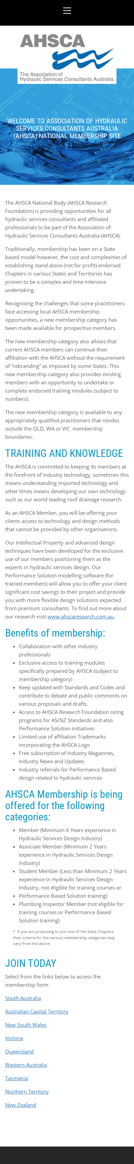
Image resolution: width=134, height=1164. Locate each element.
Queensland (19, 1051)
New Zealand (20, 1104)
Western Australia (26, 1064)
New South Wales (25, 1024)
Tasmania (16, 1078)
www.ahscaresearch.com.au (80, 616)
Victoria (14, 1038)
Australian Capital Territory (36, 1011)
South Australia (23, 998)
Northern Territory (27, 1091)
